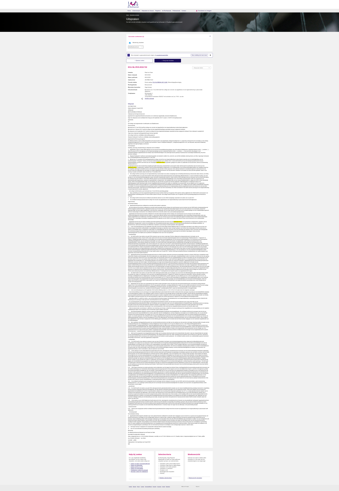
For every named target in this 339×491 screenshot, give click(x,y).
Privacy (138, 486)
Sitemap (134, 486)
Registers (158, 10)
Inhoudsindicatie (132, 89)
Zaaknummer (131, 80)
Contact (184, 10)
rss (190, 487)
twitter (201, 487)
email (193, 487)
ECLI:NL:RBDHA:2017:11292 (160, 82)
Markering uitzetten (138, 42)
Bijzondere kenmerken (134, 87)
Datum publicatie (132, 77)
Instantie (130, 72)
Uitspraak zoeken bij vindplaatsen (139, 471)
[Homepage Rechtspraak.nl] (132, 4)
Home (129, 10)
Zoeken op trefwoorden (136, 465)
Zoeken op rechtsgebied (137, 468)
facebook (203, 487)
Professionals (176, 10)
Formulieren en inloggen (205, 10)
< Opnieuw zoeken (139, 60)
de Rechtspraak (166, 10)
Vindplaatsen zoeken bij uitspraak (139, 470)
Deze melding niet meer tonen (199, 55)
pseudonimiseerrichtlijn (162, 55)
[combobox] (202, 68)
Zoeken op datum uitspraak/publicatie (140, 463)
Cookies (142, 486)
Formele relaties (132, 82)
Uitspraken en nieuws (148, 10)
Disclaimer (168, 486)
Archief (163, 486)
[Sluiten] (210, 55)
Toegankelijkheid (148, 486)
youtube (210, 487)
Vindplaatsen (131, 93)
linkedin (208, 487)
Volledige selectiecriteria (165, 478)
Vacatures (159, 486)
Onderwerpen (136, 10)
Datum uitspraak (132, 75)
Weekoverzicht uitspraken (195, 478)
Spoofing (154, 486)
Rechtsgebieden (132, 84)
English (130, 486)
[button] (169, 36)
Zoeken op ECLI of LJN (137, 467)
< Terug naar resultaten (168, 60)
